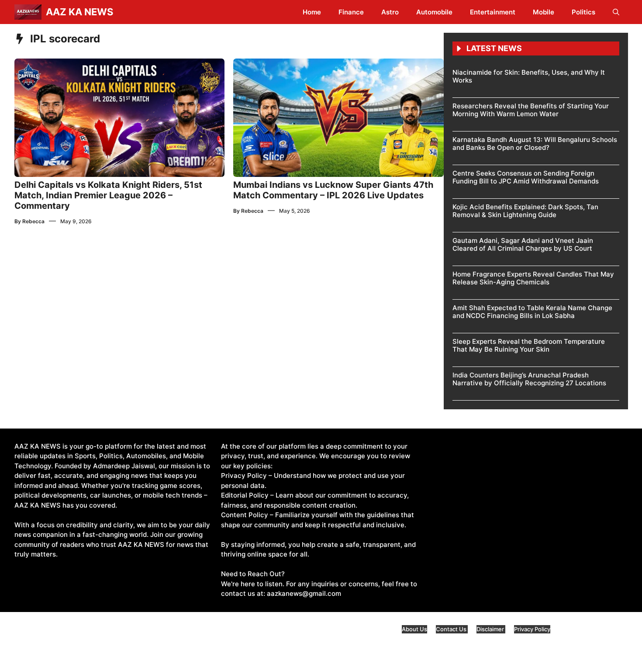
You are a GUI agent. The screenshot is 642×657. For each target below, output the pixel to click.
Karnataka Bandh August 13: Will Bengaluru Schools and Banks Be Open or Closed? (534, 143)
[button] (616, 12)
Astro (390, 12)
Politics (583, 12)
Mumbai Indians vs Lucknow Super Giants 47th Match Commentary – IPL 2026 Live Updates (333, 190)
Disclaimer (490, 629)
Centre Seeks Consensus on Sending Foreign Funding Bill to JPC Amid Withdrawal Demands (525, 177)
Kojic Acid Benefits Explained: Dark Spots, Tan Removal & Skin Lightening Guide (525, 211)
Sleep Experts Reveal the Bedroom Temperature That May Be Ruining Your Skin (528, 345)
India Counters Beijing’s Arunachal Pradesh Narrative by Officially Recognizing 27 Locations (529, 379)
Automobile (434, 12)
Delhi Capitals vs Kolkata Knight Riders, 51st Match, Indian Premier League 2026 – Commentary (108, 195)
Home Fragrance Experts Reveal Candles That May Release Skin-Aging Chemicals (533, 278)
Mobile (543, 12)
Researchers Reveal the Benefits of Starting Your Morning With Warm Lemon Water (530, 110)
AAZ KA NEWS (79, 11)
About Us (414, 629)
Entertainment (492, 12)
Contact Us (452, 629)
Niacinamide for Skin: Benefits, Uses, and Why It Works (528, 76)
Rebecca (33, 221)
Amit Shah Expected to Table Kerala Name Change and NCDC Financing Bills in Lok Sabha (532, 312)
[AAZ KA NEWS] (27, 12)
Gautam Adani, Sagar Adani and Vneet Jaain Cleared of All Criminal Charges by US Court (522, 244)
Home (312, 12)
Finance (351, 12)
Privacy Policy (532, 629)
